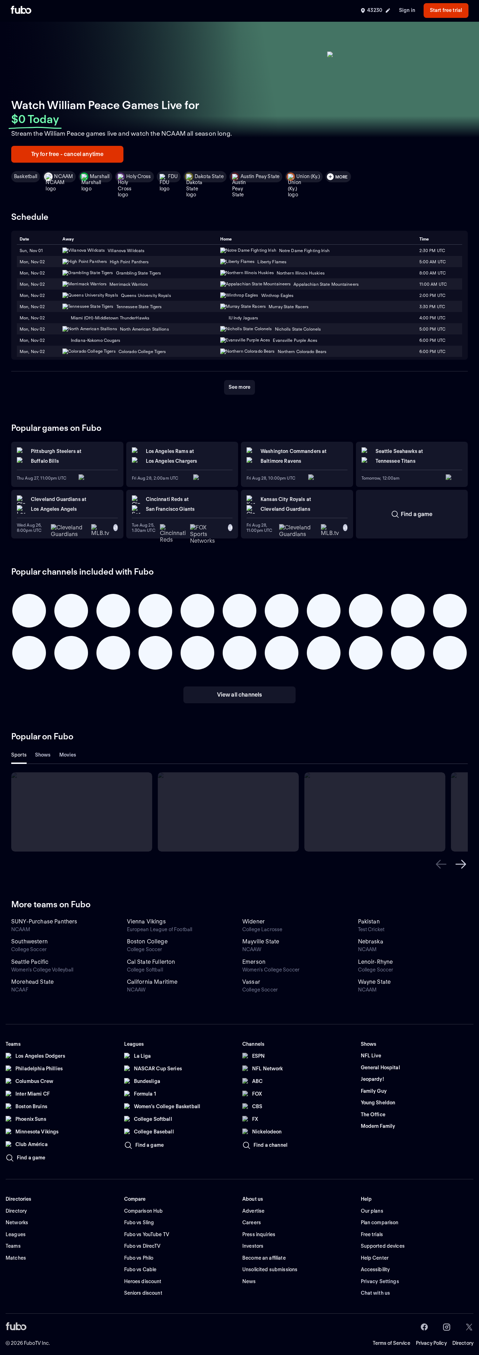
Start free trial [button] (446, 10)
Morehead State (32, 981)
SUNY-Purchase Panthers (44, 921)
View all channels (239, 694)
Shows (43, 755)
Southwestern (29, 941)
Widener (253, 921)
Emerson (253, 961)
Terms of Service (391, 1343)
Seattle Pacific (29, 961)
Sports (19, 755)
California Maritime (152, 981)
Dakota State (209, 176)
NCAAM (63, 176)
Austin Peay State (260, 176)
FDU (173, 176)
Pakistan (369, 921)
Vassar (251, 981)
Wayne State (374, 981)
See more (239, 387)
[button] (441, 864)
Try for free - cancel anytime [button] (67, 154)
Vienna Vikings (146, 921)
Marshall (99, 176)
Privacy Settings (380, 1281)
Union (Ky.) (308, 176)
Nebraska (370, 941)
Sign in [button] (407, 10)
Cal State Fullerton (151, 961)
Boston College (147, 941)
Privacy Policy (431, 1343)
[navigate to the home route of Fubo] (21, 10)
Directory (462, 1343)
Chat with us (375, 1293)
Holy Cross (138, 176)
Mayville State (260, 941)
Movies (67, 755)
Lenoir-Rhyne (375, 961)
